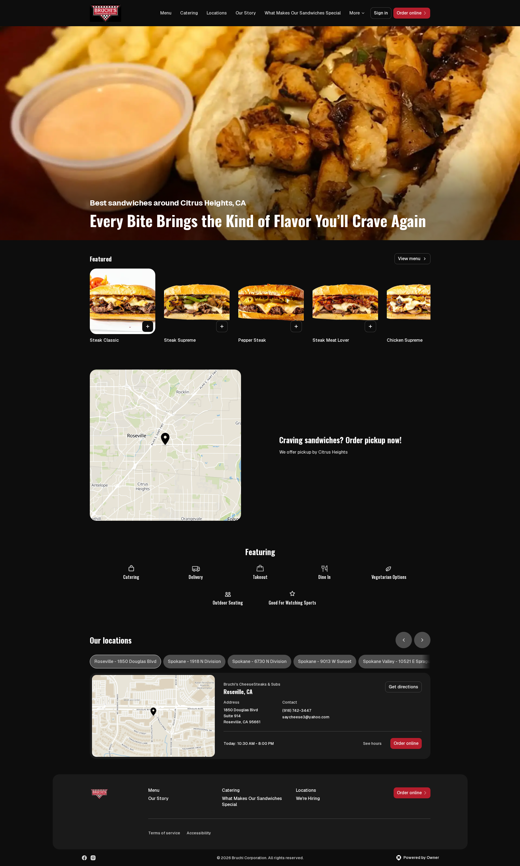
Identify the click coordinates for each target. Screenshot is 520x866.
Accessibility (199, 833)
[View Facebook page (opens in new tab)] (84, 858)
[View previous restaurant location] (404, 640)
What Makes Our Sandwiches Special (303, 13)
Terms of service (164, 833)
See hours (372, 743)
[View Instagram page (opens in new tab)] (93, 858)
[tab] (125, 661)
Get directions (403, 687)
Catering (189, 13)
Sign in (381, 13)
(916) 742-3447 (296, 710)
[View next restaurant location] (422, 640)
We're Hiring (308, 798)
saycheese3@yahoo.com (305, 717)
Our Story (246, 13)
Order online (406, 743)
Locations (217, 13)
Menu (165, 13)
